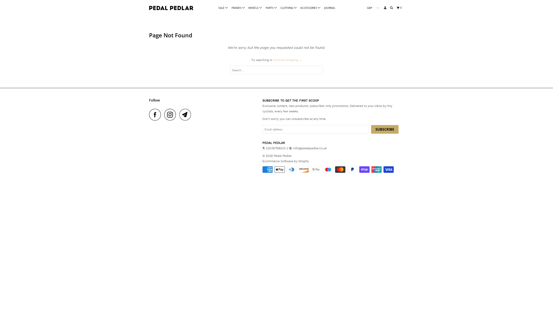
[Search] (391, 7)
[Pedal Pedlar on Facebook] (156, 115)
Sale (221, 8)
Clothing (287, 8)
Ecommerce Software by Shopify (285, 161)
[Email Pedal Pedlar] (186, 115)
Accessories (309, 8)
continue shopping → (287, 60)
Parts (270, 8)
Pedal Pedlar (282, 155)
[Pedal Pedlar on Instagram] (171, 115)
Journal (329, 8)
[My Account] (385, 7)
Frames (237, 8)
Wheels (253, 8)
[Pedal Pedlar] (171, 8)
